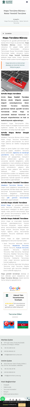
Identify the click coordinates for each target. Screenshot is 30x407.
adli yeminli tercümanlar (18, 198)
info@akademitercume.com (12, 354)
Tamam (22, 405)
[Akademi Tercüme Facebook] (10, 400)
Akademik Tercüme (20, 245)
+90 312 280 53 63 (9, 348)
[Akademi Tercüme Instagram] (13, 400)
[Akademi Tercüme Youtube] (16, 400)
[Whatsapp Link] (2, 399)
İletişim (5, 392)
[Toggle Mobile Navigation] (27, 2)
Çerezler (5, 404)
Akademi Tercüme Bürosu (12, 185)
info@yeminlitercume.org (12, 375)
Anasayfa (16, 19)
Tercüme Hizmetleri (9, 389)
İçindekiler (8, 33)
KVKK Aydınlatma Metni (10, 394)
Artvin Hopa (6, 205)
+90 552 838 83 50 (9, 372)
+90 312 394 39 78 (9, 369)
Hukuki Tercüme (22, 248)
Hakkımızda (6, 387)
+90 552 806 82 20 (9, 351)
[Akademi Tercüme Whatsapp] (19, 400)
